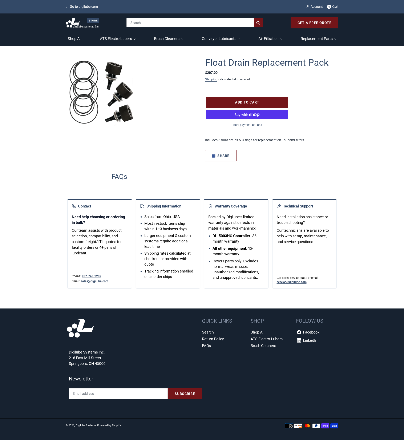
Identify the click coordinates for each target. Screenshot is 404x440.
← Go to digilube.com (82, 7)
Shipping (211, 79)
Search (208, 332)
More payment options (247, 124)
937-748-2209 (91, 276)
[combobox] (194, 22)
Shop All (257, 332)
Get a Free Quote (314, 23)
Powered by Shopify (109, 425)
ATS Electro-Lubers (267, 339)
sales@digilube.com (94, 281)
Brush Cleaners (263, 345)
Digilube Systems (86, 425)
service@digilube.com (292, 282)
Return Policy (213, 339)
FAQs (206, 345)
